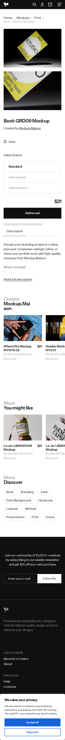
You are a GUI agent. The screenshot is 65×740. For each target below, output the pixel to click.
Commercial (17, 177)
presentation (15, 517)
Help (7, 681)
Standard (15, 166)
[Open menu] (59, 4)
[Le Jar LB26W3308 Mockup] (23, 427)
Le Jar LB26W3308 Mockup (18, 447)
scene (50, 517)
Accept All (32, 722)
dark (44, 492)
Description (14, 231)
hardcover (45, 500)
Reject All (32, 732)
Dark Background (18, 500)
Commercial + (18, 188)
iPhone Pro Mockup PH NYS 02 (17, 348)
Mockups (23, 18)
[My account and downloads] (42, 4)
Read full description (18, 279)
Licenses (10, 686)
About (8, 664)
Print (37, 18)
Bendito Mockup (19, 453)
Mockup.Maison (30, 128)
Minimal (30, 509)
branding (27, 492)
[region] (32, 717)
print (35, 517)
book (10, 492)
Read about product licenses (23, 224)
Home (8, 18)
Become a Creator (16, 659)
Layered (12, 509)
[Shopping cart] (50, 4)
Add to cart (32, 213)
